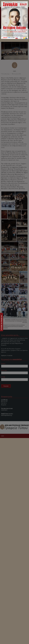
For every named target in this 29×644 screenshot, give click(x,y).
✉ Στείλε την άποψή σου (1, 322)
